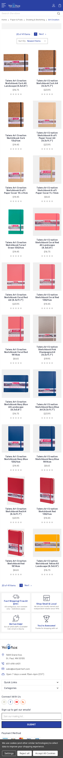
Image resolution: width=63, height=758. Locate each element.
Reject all (24, 753)
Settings (9, 753)
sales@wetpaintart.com (18, 669)
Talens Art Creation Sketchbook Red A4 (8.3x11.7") (16, 511)
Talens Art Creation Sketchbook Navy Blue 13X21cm (16, 459)
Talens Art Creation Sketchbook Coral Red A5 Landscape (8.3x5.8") (47, 244)
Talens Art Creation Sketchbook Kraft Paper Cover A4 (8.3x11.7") (47, 137)
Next (41, 34)
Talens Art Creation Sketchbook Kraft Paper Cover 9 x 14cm (47, 190)
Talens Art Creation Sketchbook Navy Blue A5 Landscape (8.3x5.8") (16, 406)
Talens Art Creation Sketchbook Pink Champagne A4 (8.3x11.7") (47, 351)
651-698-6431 (13, 663)
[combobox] (31, 13)
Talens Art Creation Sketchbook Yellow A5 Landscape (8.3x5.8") (47, 564)
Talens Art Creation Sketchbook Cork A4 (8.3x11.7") (47, 83)
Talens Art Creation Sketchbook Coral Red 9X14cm (16, 352)
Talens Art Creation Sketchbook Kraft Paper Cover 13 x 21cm (16, 190)
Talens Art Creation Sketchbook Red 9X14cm (16, 564)
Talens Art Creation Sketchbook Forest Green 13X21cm (16, 245)
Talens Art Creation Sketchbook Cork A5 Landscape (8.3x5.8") (15, 83)
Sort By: (22, 41)
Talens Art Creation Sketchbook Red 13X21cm (47, 511)
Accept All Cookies (45, 753)
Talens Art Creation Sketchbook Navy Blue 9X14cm (47, 459)
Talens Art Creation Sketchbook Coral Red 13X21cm (47, 297)
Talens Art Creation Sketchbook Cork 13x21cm (16, 138)
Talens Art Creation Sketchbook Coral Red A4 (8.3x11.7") (16, 297)
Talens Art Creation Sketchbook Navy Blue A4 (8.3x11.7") (47, 407)
